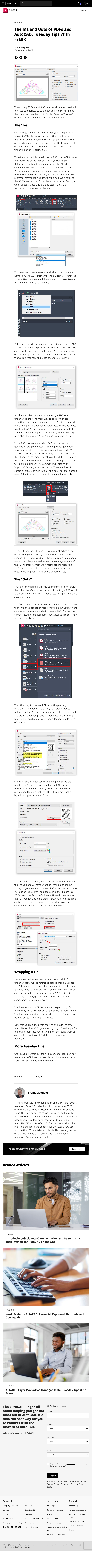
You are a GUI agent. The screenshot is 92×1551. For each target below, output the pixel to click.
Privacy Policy (60, 1484)
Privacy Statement (58, 1466)
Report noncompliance (62, 1545)
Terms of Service (78, 1484)
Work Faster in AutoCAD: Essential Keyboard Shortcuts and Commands (45, 1316)
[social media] (12, 1527)
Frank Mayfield (22, 47)
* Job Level (50, 1438)
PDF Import (37, 1077)
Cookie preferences (47, 1545)
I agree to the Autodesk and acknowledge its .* (68, 1466)
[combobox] (36, 3)
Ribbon (40, 160)
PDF (27, 1077)
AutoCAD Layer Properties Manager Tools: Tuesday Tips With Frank (46, 1392)
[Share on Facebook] (16, 58)
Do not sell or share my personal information (24, 1545)
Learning (18, 1077)
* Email (49, 1412)
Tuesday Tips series (47, 1053)
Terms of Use (71, 1464)
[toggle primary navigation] (4, 3)
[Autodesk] (13, 3)
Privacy (5, 1545)
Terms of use (75, 1545)
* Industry (50, 1425)
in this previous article (60, 474)
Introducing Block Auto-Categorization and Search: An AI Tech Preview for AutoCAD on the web (44, 1240)
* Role (49, 1451)
